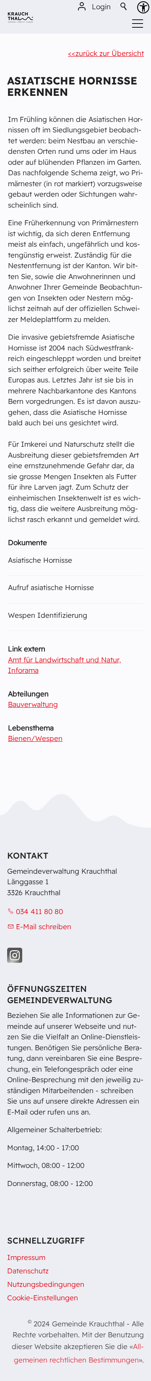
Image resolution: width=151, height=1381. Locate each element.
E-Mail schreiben (43, 926)
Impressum (26, 1257)
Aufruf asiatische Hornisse (51, 587)
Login (101, 6)
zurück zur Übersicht (110, 53)
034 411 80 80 (39, 911)
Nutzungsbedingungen (45, 1284)
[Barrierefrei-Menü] (143, 7)
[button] (14, 955)
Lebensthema (31, 727)
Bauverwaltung (33, 704)
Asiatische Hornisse (40, 560)
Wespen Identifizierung (47, 615)
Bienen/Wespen (35, 738)
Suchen (124, 6)
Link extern (26, 648)
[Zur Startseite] (20, 20)
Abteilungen (28, 693)
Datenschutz (28, 1270)
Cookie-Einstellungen (42, 1297)
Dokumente (27, 542)
